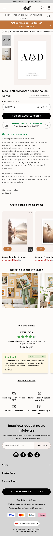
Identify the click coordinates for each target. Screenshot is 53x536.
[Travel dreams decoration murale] (20, 290)
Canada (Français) (27, 523)
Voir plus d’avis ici (26, 380)
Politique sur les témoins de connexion (26, 504)
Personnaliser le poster (26, 116)
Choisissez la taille (10, 101)
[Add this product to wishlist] (47, 125)
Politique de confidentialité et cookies (27, 508)
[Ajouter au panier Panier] (30, 249)
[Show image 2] (6, 54)
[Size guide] (6, 125)
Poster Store (33, 529)
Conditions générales (26, 500)
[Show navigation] (4, 8)
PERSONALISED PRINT (40, 95)
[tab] (42, 8)
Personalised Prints (20, 32)
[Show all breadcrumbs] (5, 31)
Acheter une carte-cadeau (28, 492)
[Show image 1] (6, 40)
